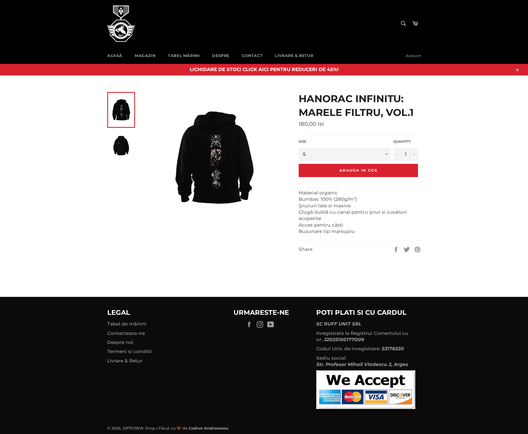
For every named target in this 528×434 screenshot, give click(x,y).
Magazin (145, 55)
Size (302, 141)
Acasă (114, 55)
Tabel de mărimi (126, 324)
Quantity (402, 141)
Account (413, 55)
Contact (252, 55)
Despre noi (120, 342)
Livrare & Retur (294, 55)
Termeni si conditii (129, 351)
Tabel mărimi (184, 55)
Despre (220, 55)
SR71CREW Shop (139, 428)
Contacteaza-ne (126, 333)
